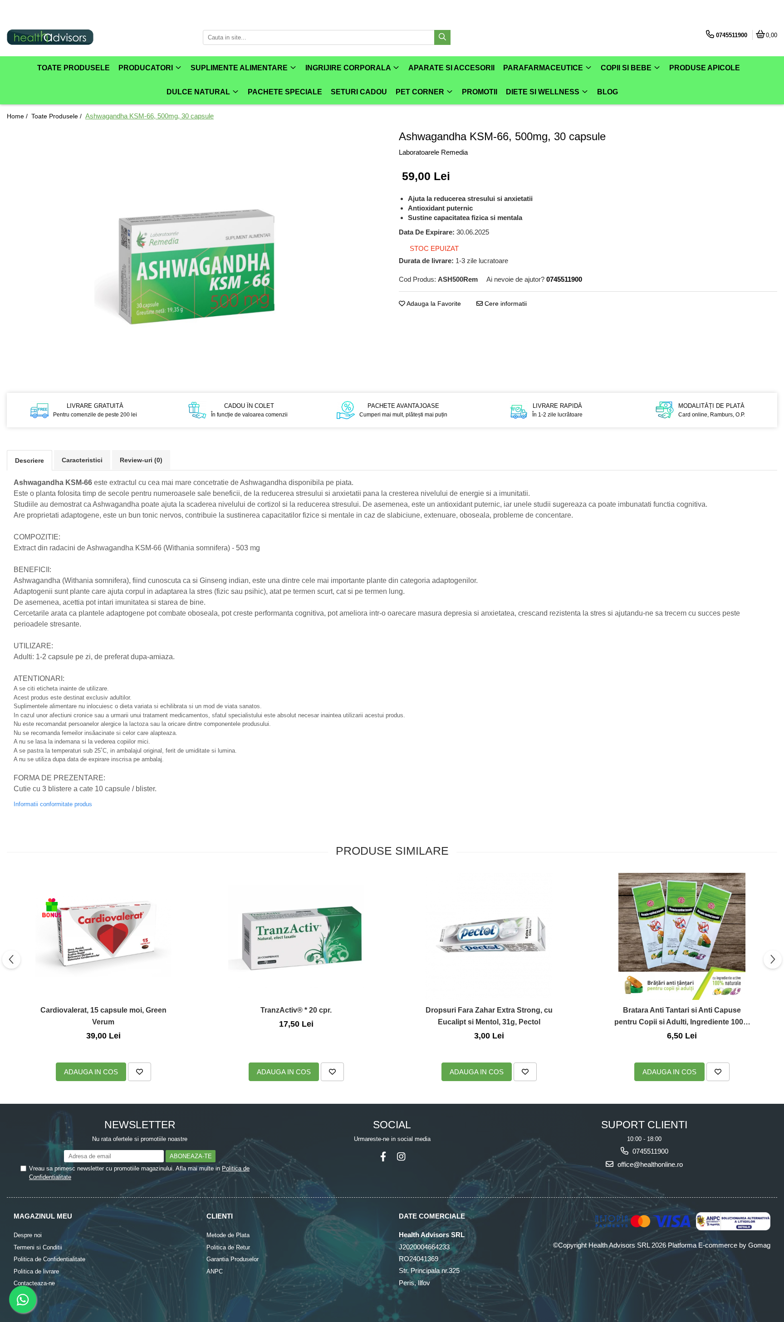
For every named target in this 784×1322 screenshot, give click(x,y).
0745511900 (649, 1151)
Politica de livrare (36, 1271)
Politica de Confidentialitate (49, 1259)
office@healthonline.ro (649, 1164)
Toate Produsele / (57, 116)
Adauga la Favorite (433, 303)
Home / (18, 116)
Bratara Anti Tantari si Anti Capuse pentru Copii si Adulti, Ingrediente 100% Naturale (682, 1017)
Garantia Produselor (232, 1259)
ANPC (214, 1271)
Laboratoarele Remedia (433, 152)
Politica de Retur (228, 1247)
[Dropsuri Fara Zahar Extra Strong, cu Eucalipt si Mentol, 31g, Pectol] (489, 936)
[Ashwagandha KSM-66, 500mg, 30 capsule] (196, 254)
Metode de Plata (228, 1235)
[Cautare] (442, 37)
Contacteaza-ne (34, 1283)
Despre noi (28, 1235)
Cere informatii (505, 303)
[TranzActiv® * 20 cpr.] (296, 936)
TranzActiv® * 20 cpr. (296, 1010)
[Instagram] (401, 1157)
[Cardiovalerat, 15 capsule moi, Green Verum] (103, 936)
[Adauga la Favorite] (139, 1071)
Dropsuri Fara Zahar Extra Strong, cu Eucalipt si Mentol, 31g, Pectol (489, 1016)
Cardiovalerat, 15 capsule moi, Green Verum (103, 1016)
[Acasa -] (63, 37)
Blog (607, 92)
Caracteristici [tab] (82, 460)
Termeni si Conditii (38, 1247)
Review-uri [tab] (141, 460)
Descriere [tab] (29, 460)
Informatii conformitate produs (53, 804)
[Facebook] (383, 1157)
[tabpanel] (196, 254)
